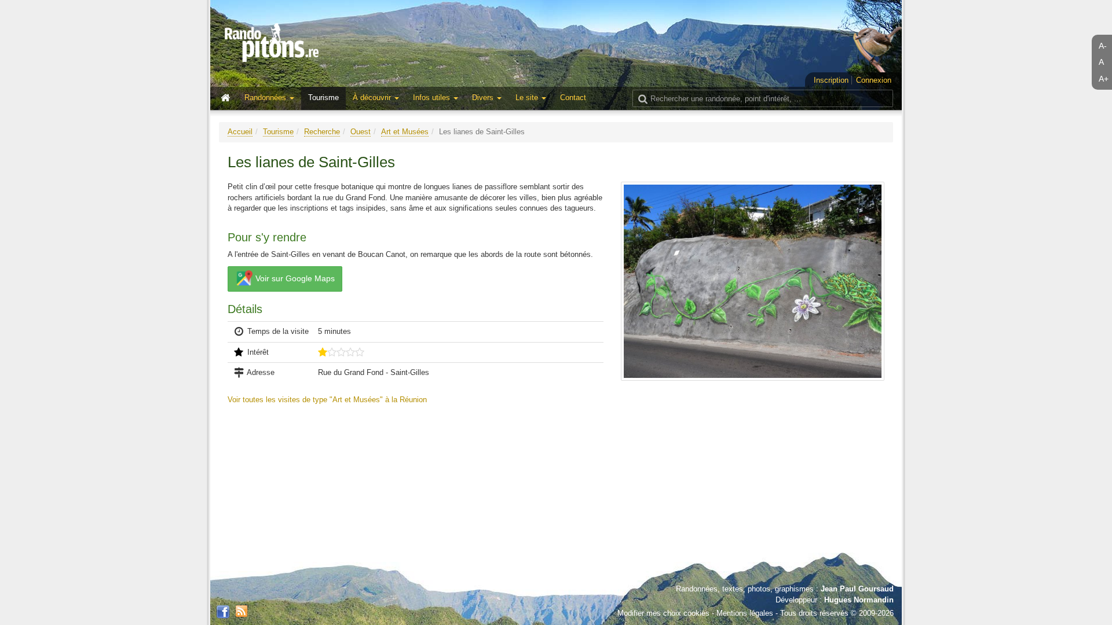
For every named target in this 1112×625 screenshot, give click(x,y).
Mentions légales (744, 613)
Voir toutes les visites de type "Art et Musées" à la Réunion (327, 399)
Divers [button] (484, 97)
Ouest (360, 131)
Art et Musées (405, 131)
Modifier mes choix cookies (663, 613)
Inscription (831, 80)
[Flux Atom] (241, 610)
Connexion (873, 80)
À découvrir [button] (373, 97)
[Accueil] (228, 98)
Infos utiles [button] (432, 97)
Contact (573, 97)
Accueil (240, 131)
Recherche (322, 131)
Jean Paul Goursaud (857, 588)
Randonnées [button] (266, 97)
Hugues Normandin (859, 599)
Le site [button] (527, 97)
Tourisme (323, 97)
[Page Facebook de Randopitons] (223, 612)
